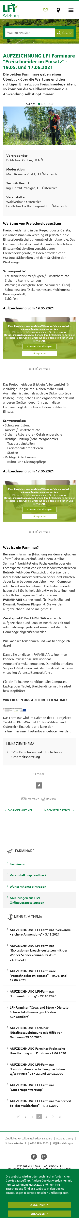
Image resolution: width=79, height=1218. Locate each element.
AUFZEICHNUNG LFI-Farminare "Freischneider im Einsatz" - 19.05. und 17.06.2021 (38, 975)
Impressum (24, 1165)
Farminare (17, 864)
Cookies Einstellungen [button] (39, 346)
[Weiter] (53, 1116)
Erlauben (38, 1213)
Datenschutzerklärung (17, 334)
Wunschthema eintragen (28, 886)
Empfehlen (32, 798)
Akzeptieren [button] (39, 353)
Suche (67, 32)
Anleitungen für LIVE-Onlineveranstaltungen (27, 900)
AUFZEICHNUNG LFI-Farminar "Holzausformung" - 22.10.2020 (33, 993)
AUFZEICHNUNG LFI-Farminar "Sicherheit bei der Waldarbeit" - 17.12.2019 (40, 1103)
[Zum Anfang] (18, 1116)
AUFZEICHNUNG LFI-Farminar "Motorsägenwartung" (32, 1087)
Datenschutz (52, 1165)
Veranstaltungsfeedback (28, 875)
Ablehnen (38, 1204)
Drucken (51, 798)
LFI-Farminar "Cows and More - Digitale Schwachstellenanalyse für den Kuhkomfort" (39, 1012)
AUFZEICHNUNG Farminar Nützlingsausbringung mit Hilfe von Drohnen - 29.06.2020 (36, 1032)
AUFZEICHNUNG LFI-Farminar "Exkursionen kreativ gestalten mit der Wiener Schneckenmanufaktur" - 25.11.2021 (38, 952)
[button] (39, 785)
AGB (37, 1165)
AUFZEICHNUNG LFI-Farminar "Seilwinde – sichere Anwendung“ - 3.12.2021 (40, 932)
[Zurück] (25, 1116)
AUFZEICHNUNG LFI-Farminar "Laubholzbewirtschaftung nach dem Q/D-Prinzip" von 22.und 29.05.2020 (37, 1069)
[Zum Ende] (59, 1116)
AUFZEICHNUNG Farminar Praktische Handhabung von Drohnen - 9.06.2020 (38, 1050)
